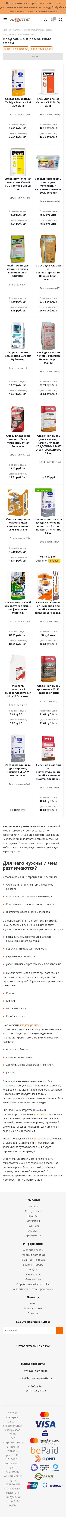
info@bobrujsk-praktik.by (36, 1378)
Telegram (45, 1354)
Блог (33, 1303)
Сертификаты (33, 1235)
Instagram (36, 1354)
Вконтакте (19, 1354)
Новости (33, 1206)
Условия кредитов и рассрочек (33, 1289)
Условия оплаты (33, 1250)
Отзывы (33, 1230)
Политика (33, 1225)
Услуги (33, 1269)
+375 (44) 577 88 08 (35, 1371)
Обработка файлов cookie (33, 1284)
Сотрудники (33, 1211)
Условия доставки (33, 1254)
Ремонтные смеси (41, 48)
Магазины (33, 1220)
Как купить (33, 1274)
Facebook (27, 1354)
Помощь (33, 1297)
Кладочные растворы (16, 48)
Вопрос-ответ (33, 1308)
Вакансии (33, 1216)
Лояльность (33, 1279)
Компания (33, 1200)
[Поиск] (60, 20)
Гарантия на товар (33, 1259)
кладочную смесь (30, 1025)
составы (39, 1114)
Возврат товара (33, 1264)
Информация (33, 1244)
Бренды (33, 1313)
